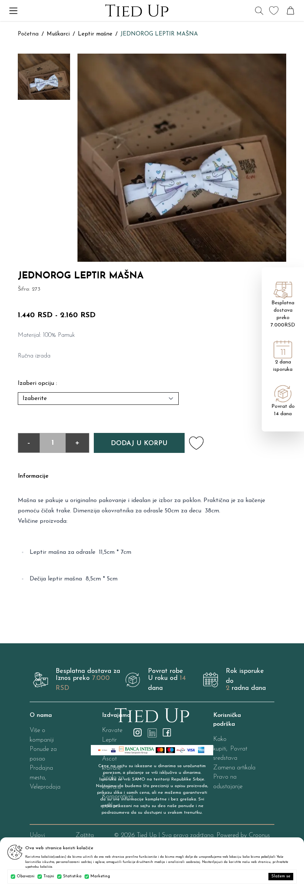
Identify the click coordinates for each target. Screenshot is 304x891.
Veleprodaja (45, 787)
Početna (28, 34)
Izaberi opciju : (37, 383)
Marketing (100, 876)
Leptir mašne (95, 34)
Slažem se (280, 876)
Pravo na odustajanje (227, 782)
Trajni (48, 876)
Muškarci (58, 34)
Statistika (72, 876)
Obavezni (25, 876)
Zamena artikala (234, 768)
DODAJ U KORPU (139, 443)
